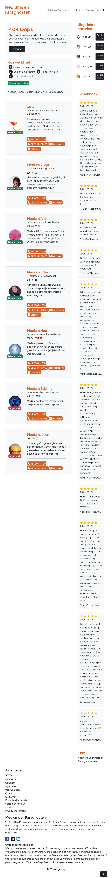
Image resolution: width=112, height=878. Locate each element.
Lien (98, 174)
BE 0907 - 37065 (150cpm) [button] (48, 91)
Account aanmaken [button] (18, 83)
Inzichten (76, 10)
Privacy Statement (15, 810)
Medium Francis (98, 511)
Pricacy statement (88, 761)
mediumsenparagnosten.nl (56, 848)
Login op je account (24, 71)
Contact (9, 793)
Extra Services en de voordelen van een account (16, 804)
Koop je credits (49, 71)
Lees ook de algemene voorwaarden (64, 862)
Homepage (17, 48)
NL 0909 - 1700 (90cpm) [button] (21, 91)
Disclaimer (10, 796)
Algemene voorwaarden (90, 757)
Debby (99, 477)
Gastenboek (92, 10)
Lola (93, 702)
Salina (100, 373)
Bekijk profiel (100, 36)
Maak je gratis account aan (27, 67)
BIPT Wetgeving (56, 869)
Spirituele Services (57, 10)
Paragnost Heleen (99, 208)
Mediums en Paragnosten (12, 9)
